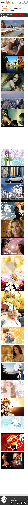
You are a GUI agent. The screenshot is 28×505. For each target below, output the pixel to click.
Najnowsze (4, 8)
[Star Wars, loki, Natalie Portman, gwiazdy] (12, 255)
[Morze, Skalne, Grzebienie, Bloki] (12, 37)
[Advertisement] (14, 138)
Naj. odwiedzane (11, 10)
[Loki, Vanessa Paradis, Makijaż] (12, 90)
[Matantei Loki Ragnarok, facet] (12, 433)
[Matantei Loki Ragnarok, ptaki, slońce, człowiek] (12, 415)
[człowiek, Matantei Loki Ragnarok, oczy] (12, 451)
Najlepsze (10, 8)
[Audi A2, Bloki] (12, 183)
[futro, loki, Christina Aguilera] (12, 326)
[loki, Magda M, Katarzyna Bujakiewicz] (12, 237)
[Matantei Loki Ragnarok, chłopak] (12, 165)
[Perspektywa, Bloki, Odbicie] (12, 72)
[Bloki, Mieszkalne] (12, 201)
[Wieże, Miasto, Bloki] (12, 108)
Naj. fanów (4, 10)
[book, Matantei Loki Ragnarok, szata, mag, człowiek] (12, 379)
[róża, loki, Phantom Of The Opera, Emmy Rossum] (12, 272)
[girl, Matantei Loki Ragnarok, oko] (12, 308)
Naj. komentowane (17, 8)
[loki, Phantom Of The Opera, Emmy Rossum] (12, 362)
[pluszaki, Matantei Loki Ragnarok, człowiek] (12, 344)
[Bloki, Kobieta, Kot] (12, 126)
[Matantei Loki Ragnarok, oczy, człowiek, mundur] (12, 219)
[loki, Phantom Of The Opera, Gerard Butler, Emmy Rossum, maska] (12, 397)
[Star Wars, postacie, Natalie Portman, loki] (12, 468)
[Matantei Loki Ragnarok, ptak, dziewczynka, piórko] (12, 290)
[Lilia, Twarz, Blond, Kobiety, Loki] (12, 54)
